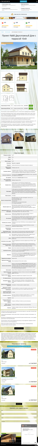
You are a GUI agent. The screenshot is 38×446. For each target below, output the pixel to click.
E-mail (2, 417)
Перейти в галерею (19, 147)
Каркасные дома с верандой (11, 346)
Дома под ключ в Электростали (20, 14)
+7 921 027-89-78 (5, 1)
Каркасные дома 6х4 (19, 346)
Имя (2, 410)
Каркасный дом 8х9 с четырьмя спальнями (9, 377)
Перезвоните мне (23, 1)
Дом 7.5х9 (3, 396)
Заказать (30, 105)
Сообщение (3, 421)
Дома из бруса (19, 403)
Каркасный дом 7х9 (4, 359)
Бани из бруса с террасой (27, 346)
